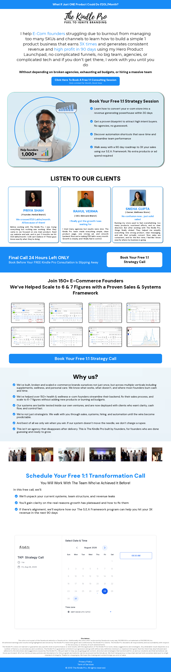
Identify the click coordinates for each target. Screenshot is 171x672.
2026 (94, 547)
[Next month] (105, 548)
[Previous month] (77, 548)
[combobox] (89, 612)
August (87, 547)
